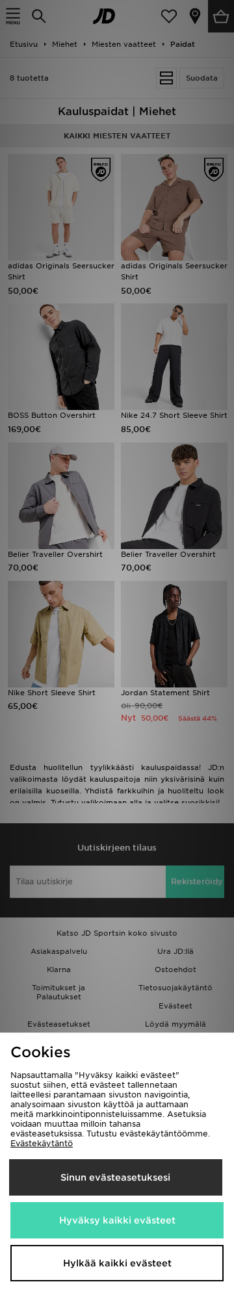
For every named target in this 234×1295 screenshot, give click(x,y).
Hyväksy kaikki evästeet (117, 1220)
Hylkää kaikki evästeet (117, 1263)
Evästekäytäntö (41, 1143)
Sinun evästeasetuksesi (115, 1177)
